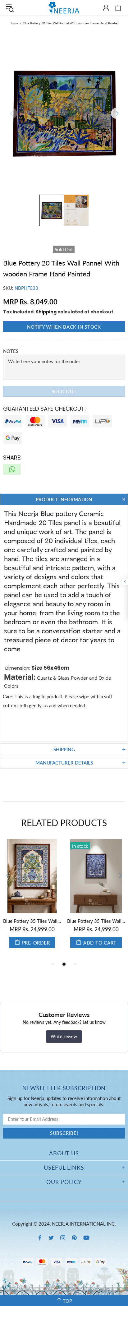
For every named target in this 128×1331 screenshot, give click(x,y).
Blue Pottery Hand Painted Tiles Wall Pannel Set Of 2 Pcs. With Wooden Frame (94, 921)
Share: (12, 457)
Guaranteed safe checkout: (44, 409)
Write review (64, 1036)
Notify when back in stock (64, 327)
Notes (10, 351)
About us (64, 1153)
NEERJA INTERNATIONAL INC (64, 8)
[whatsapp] (12, 469)
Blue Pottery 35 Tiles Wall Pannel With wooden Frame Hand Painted (30, 921)
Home (14, 23)
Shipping (46, 312)
